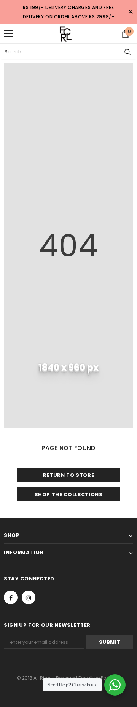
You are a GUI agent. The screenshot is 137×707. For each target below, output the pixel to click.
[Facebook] (11, 597)
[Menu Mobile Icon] (8, 33)
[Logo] (64, 34)
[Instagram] (28, 597)
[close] (130, 12)
